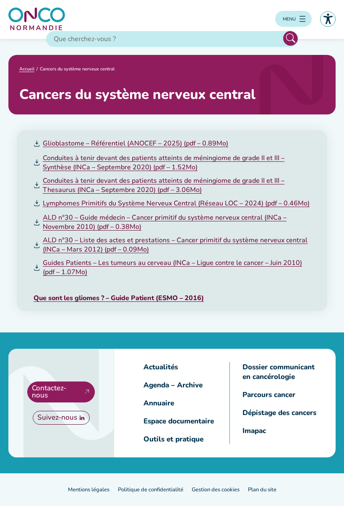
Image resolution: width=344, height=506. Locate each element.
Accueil (26, 69)
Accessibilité (328, 19)
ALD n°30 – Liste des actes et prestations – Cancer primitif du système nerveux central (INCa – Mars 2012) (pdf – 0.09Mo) (175, 245)
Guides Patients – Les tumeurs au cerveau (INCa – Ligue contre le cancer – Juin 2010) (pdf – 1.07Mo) (172, 267)
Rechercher (290, 38)
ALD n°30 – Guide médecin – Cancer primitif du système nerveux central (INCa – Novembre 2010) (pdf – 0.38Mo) (165, 222)
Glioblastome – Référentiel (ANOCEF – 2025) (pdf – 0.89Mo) (135, 143)
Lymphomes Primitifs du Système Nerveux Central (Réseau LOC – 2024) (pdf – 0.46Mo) (176, 203)
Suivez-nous (57, 417)
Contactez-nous (49, 391)
